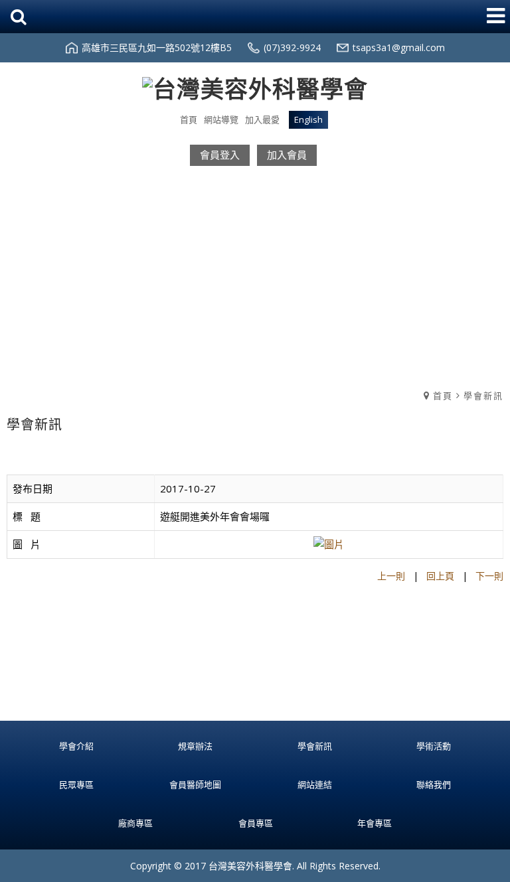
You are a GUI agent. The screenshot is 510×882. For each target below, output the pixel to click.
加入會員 (287, 154)
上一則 (391, 575)
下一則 (489, 575)
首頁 (443, 396)
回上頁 (440, 575)
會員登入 (220, 154)
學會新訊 (483, 396)
